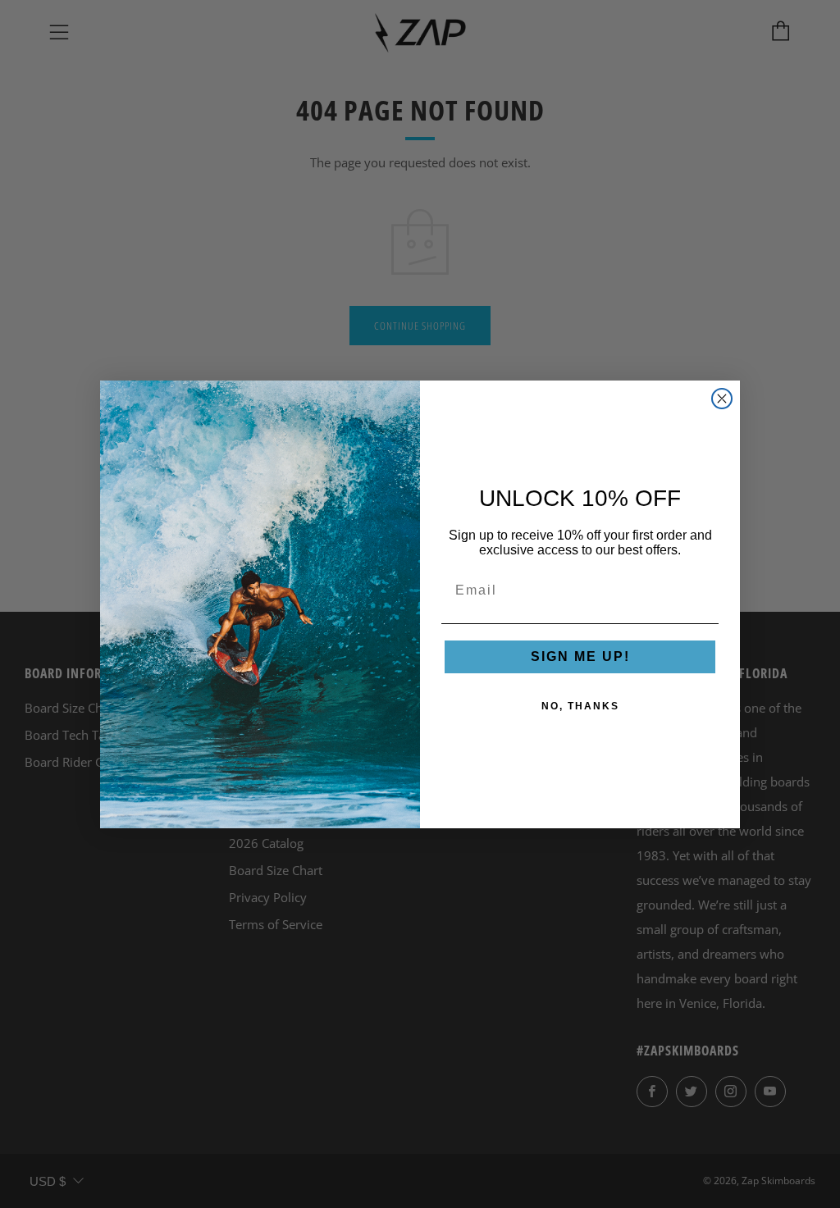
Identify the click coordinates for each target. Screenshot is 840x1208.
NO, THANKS (580, 706)
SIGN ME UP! (580, 656)
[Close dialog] (722, 398)
